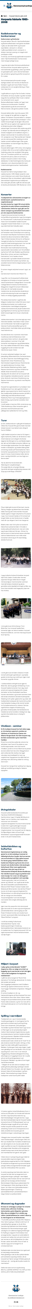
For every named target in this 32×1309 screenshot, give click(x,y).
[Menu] (4, 6)
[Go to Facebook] (15, 1302)
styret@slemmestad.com (16, 1298)
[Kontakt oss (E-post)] (17, 1302)
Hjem (5, 16)
